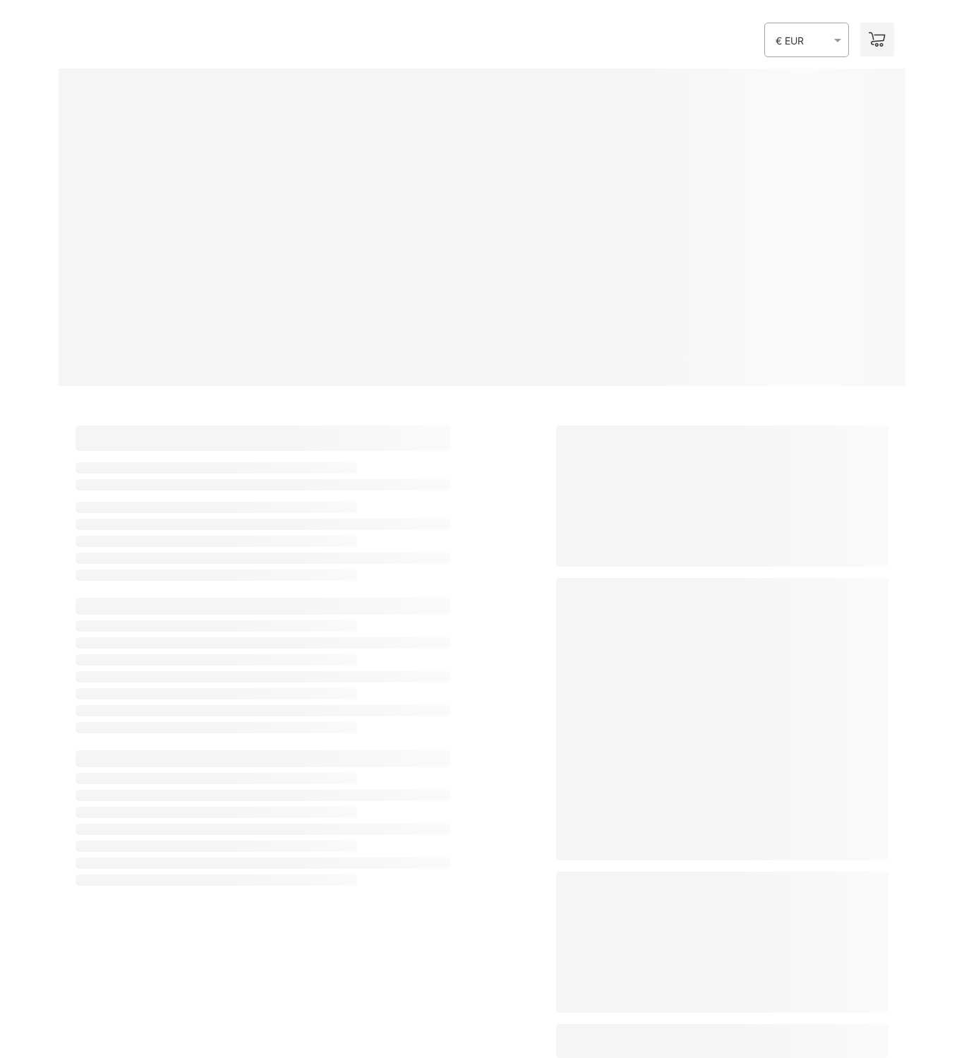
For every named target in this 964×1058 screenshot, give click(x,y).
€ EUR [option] (790, 41)
